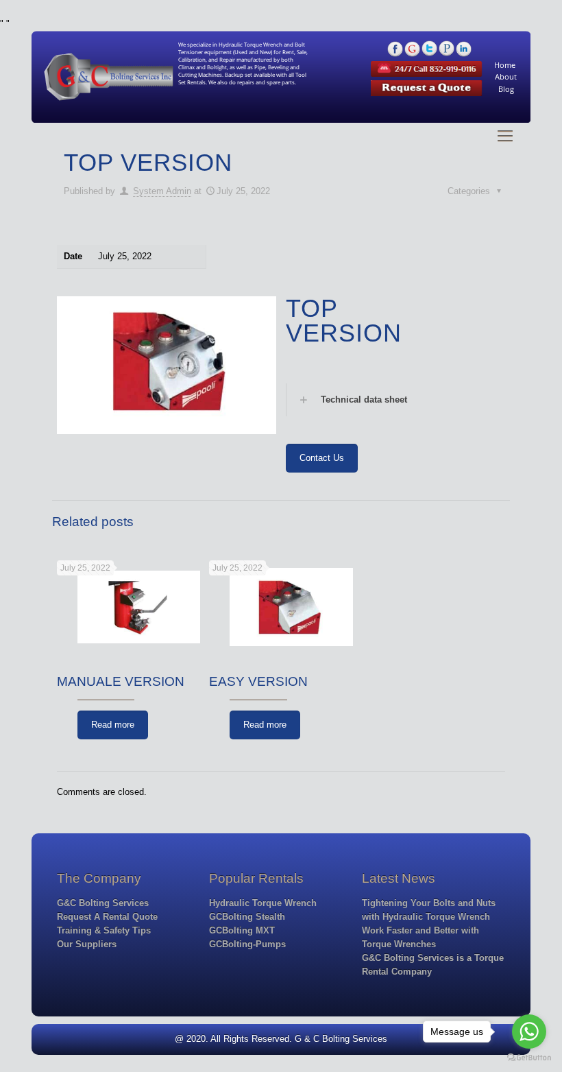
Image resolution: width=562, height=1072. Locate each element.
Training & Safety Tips (104, 930)
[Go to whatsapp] (529, 1031)
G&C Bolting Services (103, 903)
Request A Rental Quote (107, 917)
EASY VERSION (258, 681)
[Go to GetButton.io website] (529, 1057)
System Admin (162, 191)
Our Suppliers (87, 944)
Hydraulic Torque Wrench (263, 903)
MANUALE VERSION (120, 681)
